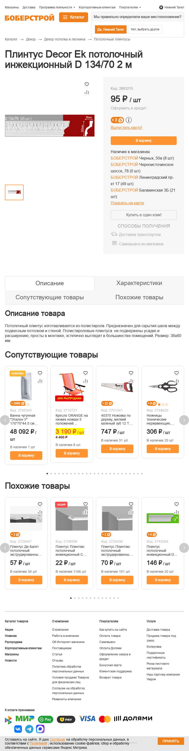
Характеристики (139, 282)
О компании (60, 629)
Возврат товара (110, 677)
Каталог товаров (16, 621)
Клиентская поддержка (115, 671)
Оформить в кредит (128, 108)
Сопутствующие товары (50, 297)
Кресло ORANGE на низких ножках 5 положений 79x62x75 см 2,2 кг (72, 419)
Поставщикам (61, 648)
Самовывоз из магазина (141, 244)
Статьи (57, 654)
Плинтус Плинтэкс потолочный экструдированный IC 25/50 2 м (116, 550)
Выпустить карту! (126, 127)
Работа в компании (65, 636)
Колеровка (154, 646)
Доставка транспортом (140, 234)
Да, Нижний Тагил (110, 29)
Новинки (11, 636)
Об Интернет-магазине (68, 642)
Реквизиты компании (66, 699)
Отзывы (57, 660)
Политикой (38, 743)
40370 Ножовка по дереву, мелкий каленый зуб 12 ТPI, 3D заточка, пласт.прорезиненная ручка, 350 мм (117, 419)
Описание (49, 283)
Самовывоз (107, 642)
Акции (9, 629)
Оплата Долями (110, 648)
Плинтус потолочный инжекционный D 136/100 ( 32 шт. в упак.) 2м (161, 550)
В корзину (144, 141)
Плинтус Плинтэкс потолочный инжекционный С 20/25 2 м (70, 550)
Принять (171, 741)
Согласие (57, 739)
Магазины (12, 654)
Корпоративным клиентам (23, 648)
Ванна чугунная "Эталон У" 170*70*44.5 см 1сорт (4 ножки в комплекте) (23, 419)
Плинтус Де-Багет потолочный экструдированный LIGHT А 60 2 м (25, 550)
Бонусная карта (110, 665)
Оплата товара (110, 636)
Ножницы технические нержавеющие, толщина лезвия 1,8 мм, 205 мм (163, 419)
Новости (11, 660)
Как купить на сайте (113, 629)
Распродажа (13, 642)
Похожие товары (139, 297)
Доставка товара (158, 629)
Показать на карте (127, 203)
